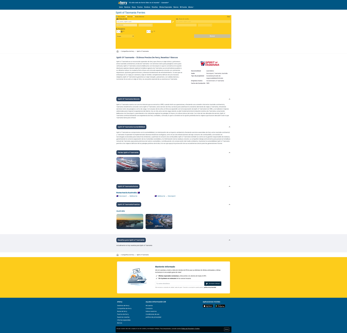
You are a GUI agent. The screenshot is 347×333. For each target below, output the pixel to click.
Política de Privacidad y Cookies (190, 328)
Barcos (176, 7)
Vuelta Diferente (139, 16)
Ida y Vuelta (121, 16)
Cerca (226, 329)
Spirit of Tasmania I (154, 168)
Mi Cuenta (183, 7)
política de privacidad (210, 287)
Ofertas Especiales (165, 7)
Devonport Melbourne (128, 196)
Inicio (121, 7)
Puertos (140, 7)
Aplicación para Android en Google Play (220, 306)
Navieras (127, 7)
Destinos (147, 7)
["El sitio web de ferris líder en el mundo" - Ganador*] (122, 3)
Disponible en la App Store (208, 306)
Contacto (149, 308)
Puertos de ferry (123, 314)
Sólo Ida (130, 16)
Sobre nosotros (151, 311)
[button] (191, 7)
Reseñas (155, 7)
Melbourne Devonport (166, 196)
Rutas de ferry (122, 311)
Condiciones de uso (152, 314)
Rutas (134, 7)
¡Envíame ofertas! (214, 283)
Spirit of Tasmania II (128, 168)
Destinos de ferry (123, 306)
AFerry (119, 302)
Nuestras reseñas (123, 317)
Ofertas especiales (124, 320)
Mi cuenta (149, 306)
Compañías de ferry (124, 308)
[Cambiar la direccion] (173, 22)
